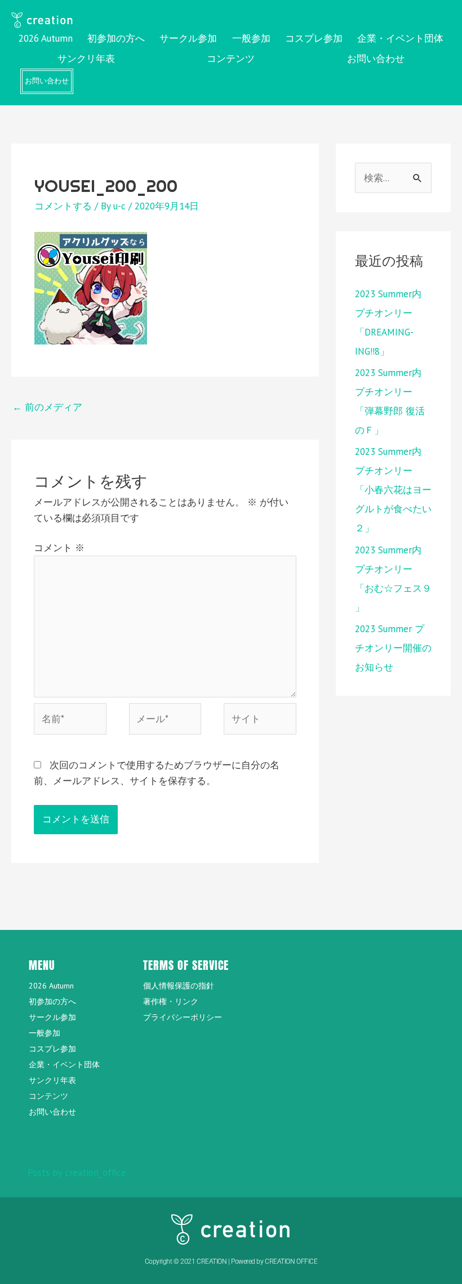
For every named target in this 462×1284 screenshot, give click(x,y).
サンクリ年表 (86, 58)
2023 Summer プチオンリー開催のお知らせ (393, 648)
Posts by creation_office (77, 1172)
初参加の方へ (116, 38)
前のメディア (47, 407)
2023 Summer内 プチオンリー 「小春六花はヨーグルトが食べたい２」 (393, 489)
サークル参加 (188, 38)
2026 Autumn (46, 38)
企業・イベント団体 (400, 38)
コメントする (63, 206)
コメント (59, 548)
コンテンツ (231, 58)
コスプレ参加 (314, 38)
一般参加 (251, 38)
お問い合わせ (376, 58)
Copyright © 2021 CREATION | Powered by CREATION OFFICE (231, 1261)
